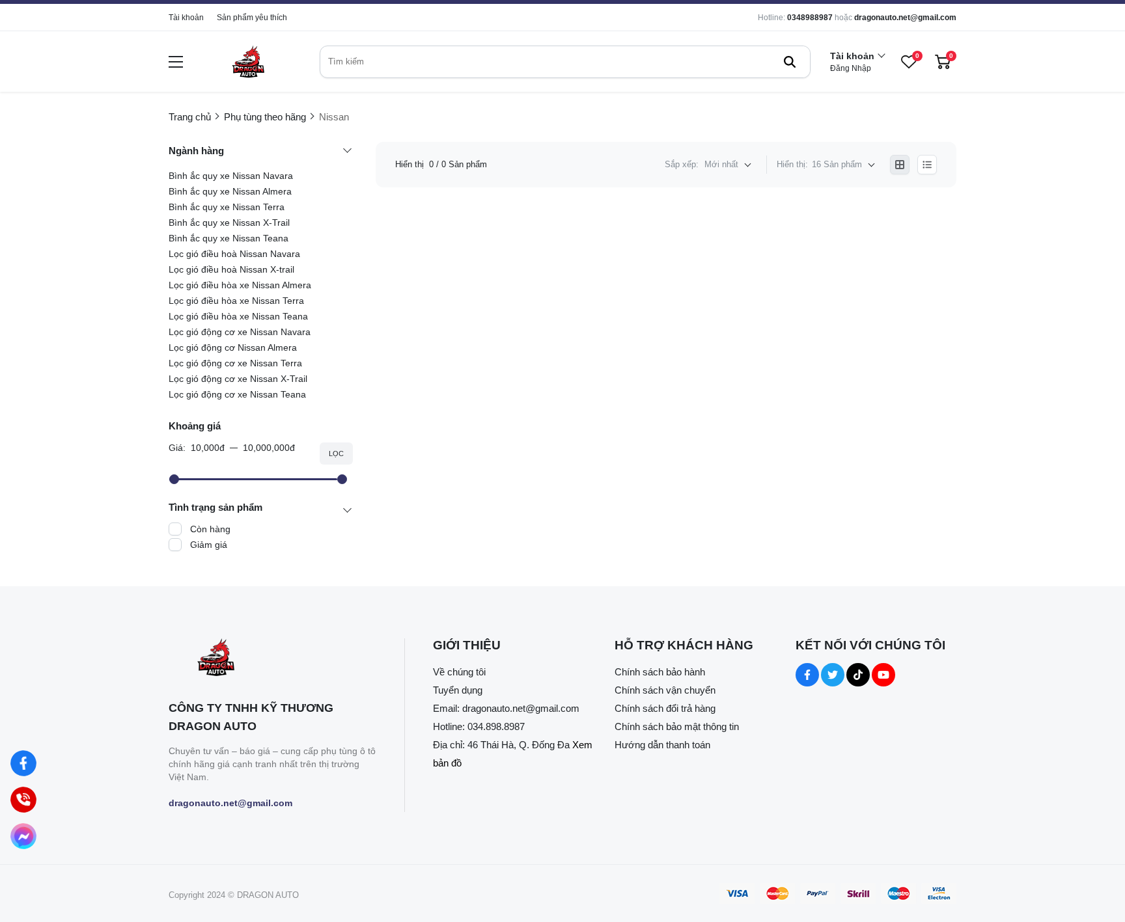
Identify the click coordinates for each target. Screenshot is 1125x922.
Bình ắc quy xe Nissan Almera (230, 191)
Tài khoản (186, 17)
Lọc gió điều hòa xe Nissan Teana (238, 316)
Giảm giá (208, 544)
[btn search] (790, 61)
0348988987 (810, 17)
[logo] (248, 61)
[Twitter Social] (832, 674)
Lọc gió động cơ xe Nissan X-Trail (238, 378)
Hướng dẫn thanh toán (662, 744)
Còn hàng (210, 529)
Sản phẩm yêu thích (252, 17)
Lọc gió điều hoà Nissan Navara (234, 254)
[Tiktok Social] (858, 674)
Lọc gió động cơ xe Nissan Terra (235, 363)
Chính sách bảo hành (660, 671)
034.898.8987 (496, 726)
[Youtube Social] (883, 674)
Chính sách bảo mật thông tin (677, 726)
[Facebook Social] (807, 674)
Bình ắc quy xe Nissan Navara (231, 175)
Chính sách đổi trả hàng (665, 708)
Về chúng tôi (459, 671)
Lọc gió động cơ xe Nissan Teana (237, 394)
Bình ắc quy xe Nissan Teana (228, 238)
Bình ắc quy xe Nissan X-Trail (229, 222)
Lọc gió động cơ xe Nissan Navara (240, 332)
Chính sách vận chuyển (665, 690)
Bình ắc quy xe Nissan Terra (227, 207)
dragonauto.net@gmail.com (905, 17)
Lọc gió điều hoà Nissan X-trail (231, 269)
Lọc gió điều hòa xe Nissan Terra (236, 300)
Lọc (336, 453)
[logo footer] (272, 658)
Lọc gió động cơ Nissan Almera (233, 347)
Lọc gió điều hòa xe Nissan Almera (240, 285)
